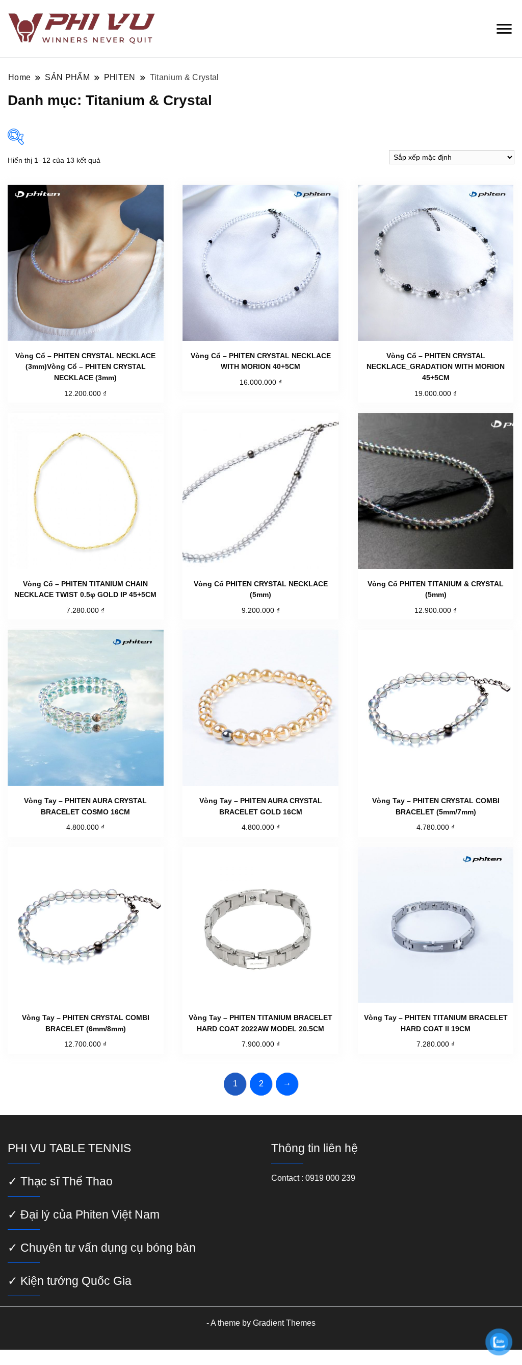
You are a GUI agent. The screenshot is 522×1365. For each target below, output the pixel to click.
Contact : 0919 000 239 (313, 1178)
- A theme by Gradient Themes (261, 1323)
